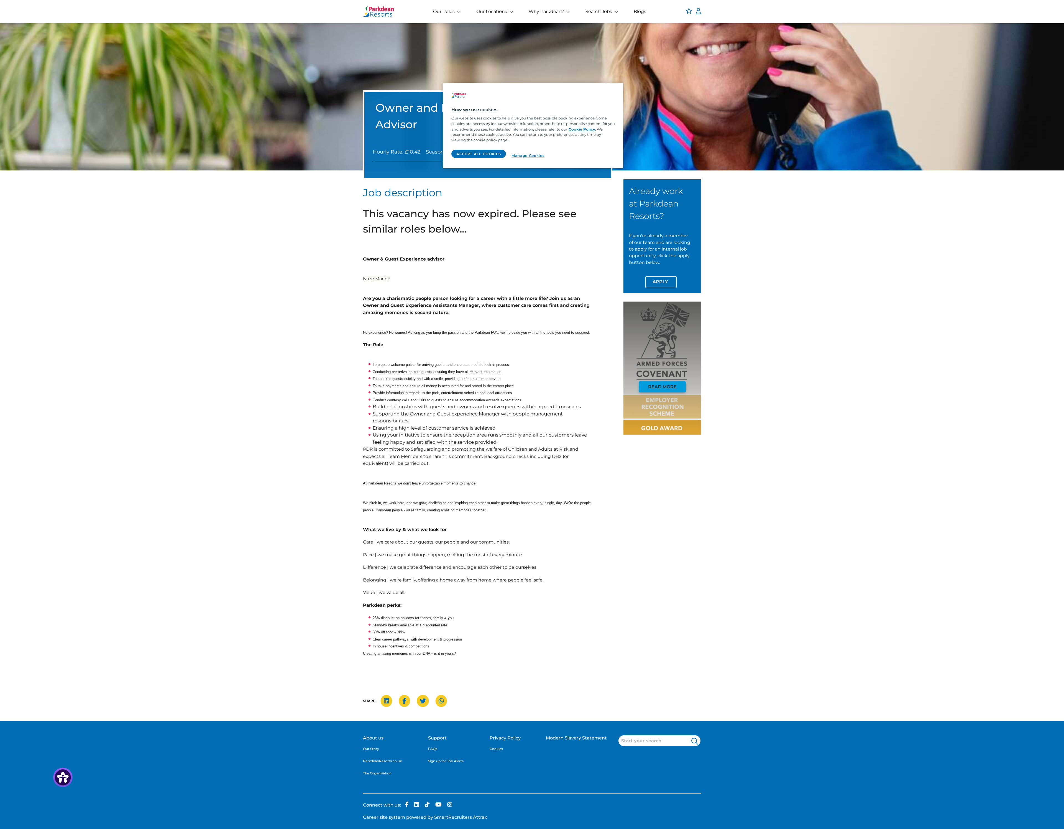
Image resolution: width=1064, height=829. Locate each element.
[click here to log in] (698, 11)
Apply (660, 281)
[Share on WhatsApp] (444, 701)
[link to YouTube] (438, 805)
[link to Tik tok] (427, 805)
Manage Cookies (527, 155)
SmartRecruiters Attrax (460, 817)
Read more (662, 386)
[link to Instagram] (450, 805)
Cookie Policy (582, 129)
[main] (533, 125)
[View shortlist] (689, 11)
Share (369, 701)
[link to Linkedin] (417, 805)
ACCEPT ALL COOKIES (478, 154)
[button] (694, 741)
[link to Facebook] (407, 805)
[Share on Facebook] (407, 701)
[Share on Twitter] (425, 701)
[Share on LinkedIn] (389, 701)
